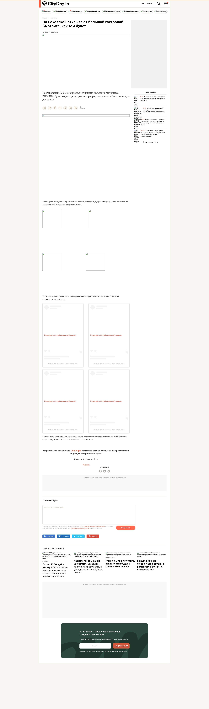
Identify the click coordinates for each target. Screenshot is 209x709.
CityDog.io (46, 32)
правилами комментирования (80, 528)
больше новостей (149, 142)
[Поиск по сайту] (159, 3)
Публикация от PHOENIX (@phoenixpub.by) (63, 363)
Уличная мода (110, 557)
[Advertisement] (148, 37)
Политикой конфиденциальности (116, 651)
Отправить (125, 528)
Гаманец (45, 561)
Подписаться (121, 646)
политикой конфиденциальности (94, 526)
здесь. (99, 453)
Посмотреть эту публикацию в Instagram (60, 335)
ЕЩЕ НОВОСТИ (150, 92)
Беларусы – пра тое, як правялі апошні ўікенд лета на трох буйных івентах (88, 566)
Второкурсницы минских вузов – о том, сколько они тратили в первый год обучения (55, 570)
